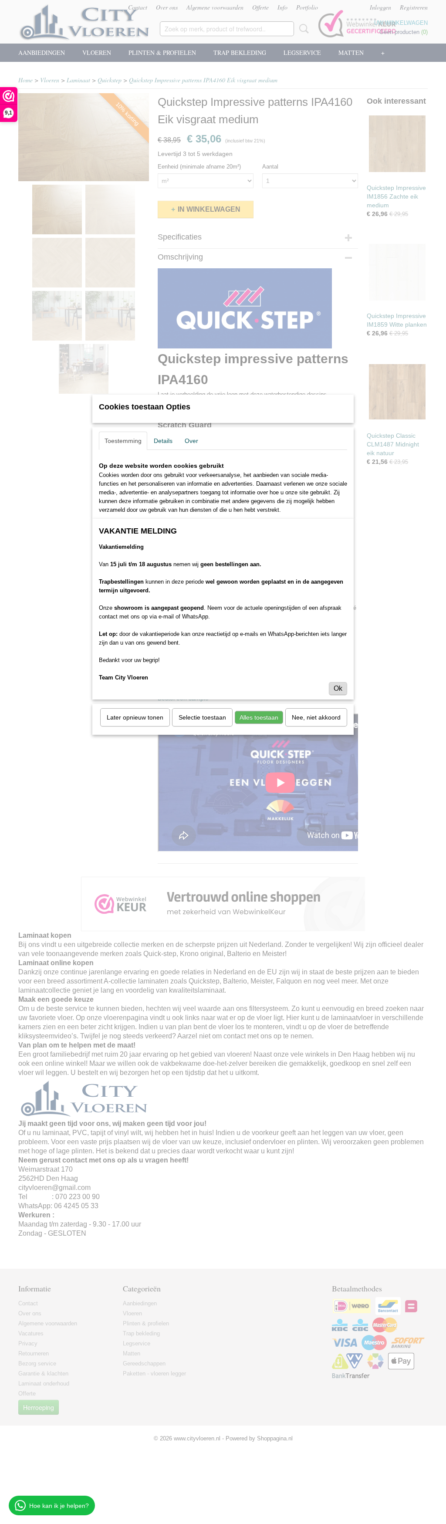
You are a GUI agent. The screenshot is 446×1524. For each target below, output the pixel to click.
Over (191, 440)
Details (163, 440)
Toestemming (123, 440)
